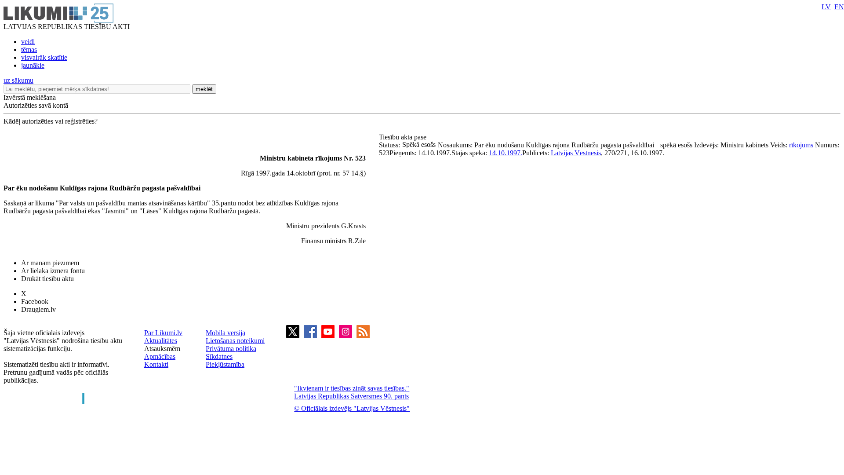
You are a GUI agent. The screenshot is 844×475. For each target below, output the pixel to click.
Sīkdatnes (219, 356)
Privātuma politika (231, 348)
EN (839, 7)
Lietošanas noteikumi (235, 340)
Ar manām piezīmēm (50, 263)
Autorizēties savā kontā (36, 105)
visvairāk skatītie (44, 57)
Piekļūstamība (225, 364)
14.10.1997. (505, 153)
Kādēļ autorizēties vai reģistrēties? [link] (51, 121)
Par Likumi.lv (163, 332)
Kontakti (156, 364)
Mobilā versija (225, 332)
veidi (28, 41)
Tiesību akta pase (403, 137)
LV (826, 7)
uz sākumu (18, 80)
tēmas (29, 49)
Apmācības (159, 356)
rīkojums (801, 145)
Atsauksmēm (162, 348)
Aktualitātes (160, 340)
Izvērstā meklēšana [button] (30, 97)
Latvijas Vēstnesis (576, 153)
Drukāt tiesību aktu (47, 278)
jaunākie (32, 65)
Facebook (34, 301)
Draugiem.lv (38, 309)
